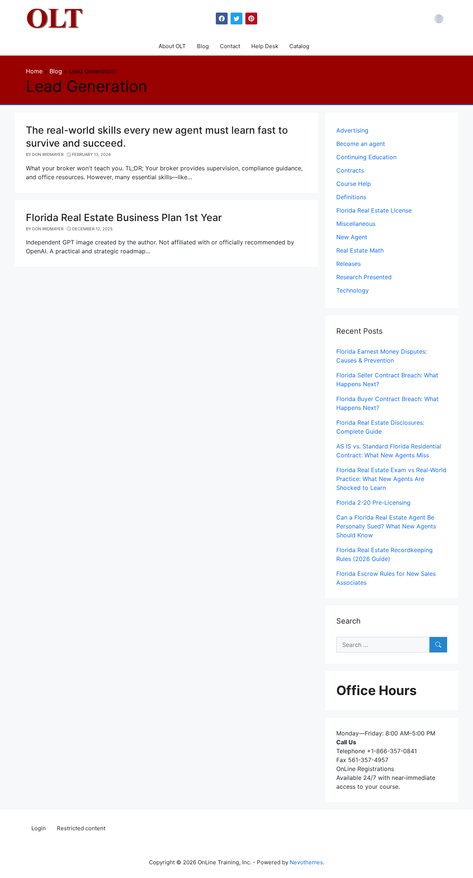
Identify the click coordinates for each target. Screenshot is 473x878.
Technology (352, 290)
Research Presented (364, 277)
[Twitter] (236, 18)
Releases (348, 263)
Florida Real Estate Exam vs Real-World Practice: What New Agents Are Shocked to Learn (391, 478)
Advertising (352, 130)
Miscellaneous (355, 223)
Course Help (353, 183)
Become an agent (360, 143)
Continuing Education (366, 157)
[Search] (438, 644)
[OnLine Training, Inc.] (55, 17)
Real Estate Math (360, 250)
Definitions (351, 197)
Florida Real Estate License (374, 210)
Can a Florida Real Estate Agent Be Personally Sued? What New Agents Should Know (386, 526)
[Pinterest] (251, 18)
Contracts (350, 170)
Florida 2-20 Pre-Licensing (373, 502)
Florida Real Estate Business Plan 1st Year (124, 217)
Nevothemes (306, 862)
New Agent (351, 237)
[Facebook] (222, 18)
